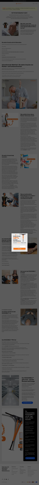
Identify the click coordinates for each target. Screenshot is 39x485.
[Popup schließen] (26, 234)
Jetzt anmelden (19, 248)
